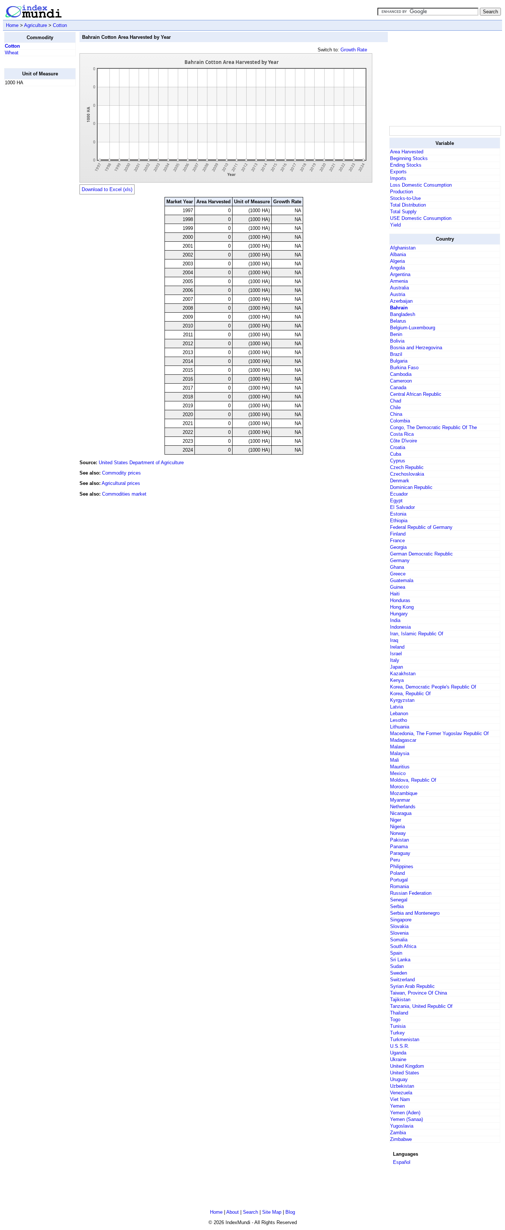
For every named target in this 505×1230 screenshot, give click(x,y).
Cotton (60, 25)
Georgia (398, 547)
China (396, 414)
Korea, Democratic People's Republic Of (433, 687)
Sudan (397, 966)
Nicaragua (400, 813)
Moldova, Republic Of (413, 780)
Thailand (399, 1013)
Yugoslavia (401, 1126)
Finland (398, 534)
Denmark (399, 480)
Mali (394, 760)
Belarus (398, 321)
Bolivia (397, 341)
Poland (397, 873)
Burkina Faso (404, 367)
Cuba (395, 454)
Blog (290, 1212)
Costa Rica (402, 434)
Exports (398, 171)
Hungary (399, 613)
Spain (396, 953)
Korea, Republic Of (410, 693)
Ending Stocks (405, 165)
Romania (399, 886)
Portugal (399, 880)
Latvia (396, 707)
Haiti (395, 594)
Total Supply (403, 211)
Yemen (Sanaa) (406, 1119)
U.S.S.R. (399, 1046)
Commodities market (124, 494)
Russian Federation (410, 893)
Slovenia (399, 933)
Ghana (397, 567)
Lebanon (399, 713)
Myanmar (400, 800)
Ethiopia (398, 520)
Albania (398, 254)
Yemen (397, 1106)
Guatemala (401, 580)
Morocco (399, 786)
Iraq (394, 640)
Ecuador (399, 494)
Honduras (400, 600)
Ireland (397, 647)
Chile (395, 407)
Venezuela (401, 1092)
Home (12, 25)
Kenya (397, 680)
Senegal (398, 900)
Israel (396, 653)
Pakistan (399, 840)
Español (401, 1162)
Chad (395, 401)
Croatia (397, 447)
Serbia (397, 906)
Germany (400, 560)
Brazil (396, 354)
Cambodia (400, 374)
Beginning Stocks (409, 158)
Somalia (398, 939)
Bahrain (399, 307)
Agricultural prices (121, 483)
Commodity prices (121, 473)
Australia (399, 287)
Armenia (399, 281)
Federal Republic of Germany (421, 527)
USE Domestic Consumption (420, 218)
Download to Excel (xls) (107, 189)
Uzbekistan (402, 1086)
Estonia (398, 514)
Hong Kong (402, 607)
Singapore (400, 919)
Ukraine (398, 1059)
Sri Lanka (400, 959)
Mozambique (403, 793)
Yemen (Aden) (405, 1112)
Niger (395, 820)
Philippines (401, 866)
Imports (398, 178)
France (397, 540)
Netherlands (403, 806)
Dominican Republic (411, 487)
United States (404, 1073)
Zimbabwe (401, 1139)
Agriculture (35, 25)
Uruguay (399, 1079)
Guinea (397, 587)
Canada (398, 387)
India (395, 620)
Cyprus (397, 460)
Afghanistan (403, 248)
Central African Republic (415, 394)
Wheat (11, 52)
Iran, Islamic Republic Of (416, 633)
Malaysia (399, 753)
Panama (399, 846)
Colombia (400, 421)
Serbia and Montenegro (415, 913)
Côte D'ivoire (403, 441)
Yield (395, 225)
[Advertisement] (33, 203)
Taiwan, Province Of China (418, 993)
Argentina (400, 274)
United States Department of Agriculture (141, 462)
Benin (396, 334)
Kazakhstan (403, 673)
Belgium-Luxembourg (412, 327)
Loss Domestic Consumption (421, 185)
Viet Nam (400, 1099)
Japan (396, 667)
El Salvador (402, 507)
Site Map (271, 1212)
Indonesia (400, 627)
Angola (397, 268)
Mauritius (400, 766)
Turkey (397, 1033)
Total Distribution (408, 205)
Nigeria (397, 826)
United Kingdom (407, 1066)
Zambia (398, 1132)
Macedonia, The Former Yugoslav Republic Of (439, 733)
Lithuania (399, 727)
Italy (394, 660)
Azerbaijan (401, 301)
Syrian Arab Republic (412, 986)
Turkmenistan (404, 1039)
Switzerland (402, 979)
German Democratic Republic (421, 554)
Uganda (398, 1053)
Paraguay (400, 853)
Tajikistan (400, 999)
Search (250, 1212)
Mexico (398, 773)
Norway (398, 833)
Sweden (398, 973)
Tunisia (398, 1026)
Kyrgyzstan (402, 700)
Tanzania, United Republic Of (421, 1006)
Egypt (396, 500)
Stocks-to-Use (405, 198)
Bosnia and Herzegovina (416, 347)
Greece (398, 574)
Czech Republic (407, 467)
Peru (395, 860)
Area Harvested (406, 151)
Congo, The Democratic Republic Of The (433, 427)
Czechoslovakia (407, 474)
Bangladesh (402, 314)
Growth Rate (353, 49)
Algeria (397, 261)
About (232, 1212)
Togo (395, 1019)
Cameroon (401, 381)
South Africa (403, 946)
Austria (397, 294)
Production (401, 191)
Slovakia (399, 926)
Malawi (397, 747)
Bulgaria (398, 361)
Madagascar (403, 740)
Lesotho (398, 720)
